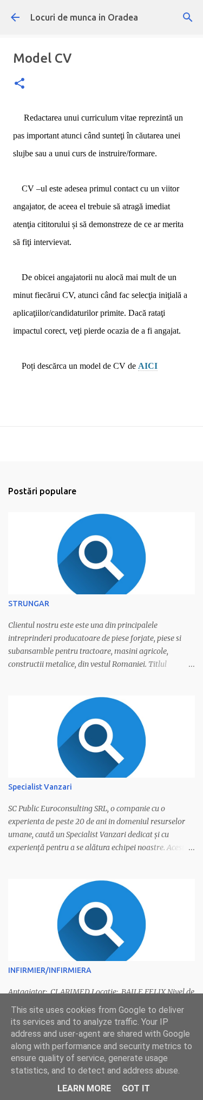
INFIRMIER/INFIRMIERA (49, 970)
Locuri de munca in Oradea (84, 17)
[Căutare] (187, 17)
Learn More (84, 1088)
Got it (136, 1088)
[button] (19, 84)
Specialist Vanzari (40, 787)
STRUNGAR (28, 603)
